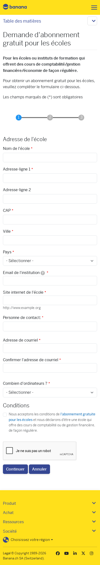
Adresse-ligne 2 (17, 189)
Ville (7, 231)
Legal (6, 553)
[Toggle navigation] (92, 7)
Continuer (15, 469)
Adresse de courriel (20, 340)
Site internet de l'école (23, 292)
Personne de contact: (22, 317)
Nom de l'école (16, 148)
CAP (7, 210)
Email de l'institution (23, 272)
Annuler (39, 469)
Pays (7, 252)
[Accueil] (19, 7)
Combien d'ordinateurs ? (25, 383)
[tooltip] (43, 273)
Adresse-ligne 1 (16, 169)
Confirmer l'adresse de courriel (30, 359)
